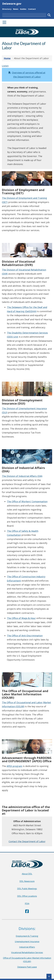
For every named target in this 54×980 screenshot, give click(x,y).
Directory (6, 9)
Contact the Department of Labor (27, 841)
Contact (32, 9)
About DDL (27, 873)
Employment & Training (27, 936)
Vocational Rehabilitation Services (27, 952)
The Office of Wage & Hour (21, 618)
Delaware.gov (11, 3)
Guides (23, 9)
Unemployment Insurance (27, 941)
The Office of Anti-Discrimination (25, 635)
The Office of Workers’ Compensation (27, 501)
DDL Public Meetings (27, 888)
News (15, 9)
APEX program (14, 766)
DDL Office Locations (27, 896)
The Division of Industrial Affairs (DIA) (22, 476)
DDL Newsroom (27, 881)
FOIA (27, 903)
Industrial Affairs (27, 947)
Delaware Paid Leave (27, 967)
